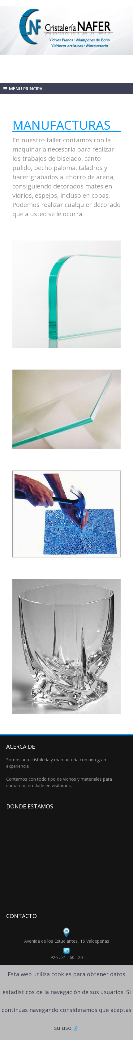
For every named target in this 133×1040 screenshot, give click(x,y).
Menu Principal (27, 88)
